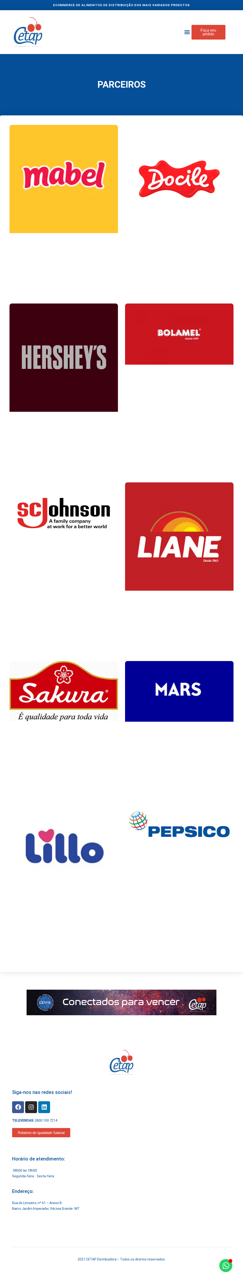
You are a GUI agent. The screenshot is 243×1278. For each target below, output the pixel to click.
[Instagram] (31, 1107)
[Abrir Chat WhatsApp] (225, 1265)
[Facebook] (18, 1107)
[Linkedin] (44, 1107)
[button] (187, 32)
